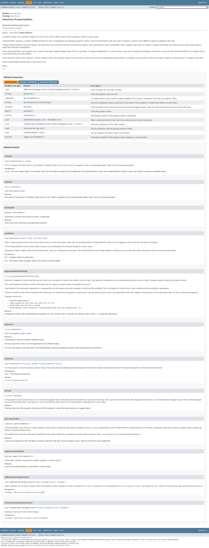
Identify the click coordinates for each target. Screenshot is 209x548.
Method (32, 7)
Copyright (4, 543)
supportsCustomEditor (33, 137)
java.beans (15, 16)
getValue (27, 111)
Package (21, 3)
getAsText (28, 94)
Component (9, 98)
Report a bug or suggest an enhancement (16, 538)
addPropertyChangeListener (36, 89)
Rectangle (52, 120)
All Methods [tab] (11, 82)
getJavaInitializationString (37, 102)
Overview (4, 3)
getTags (27, 107)
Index (56, 3)
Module (13, 3)
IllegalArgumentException (50, 364)
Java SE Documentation (56, 539)
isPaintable (29, 115)
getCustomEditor (31, 98)
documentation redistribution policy (57, 545)
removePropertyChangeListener (37, 124)
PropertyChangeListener (59, 89)
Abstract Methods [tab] (48, 82)
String (8, 94)
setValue (27, 133)
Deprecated (47, 3)
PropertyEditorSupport (12, 28)
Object (8, 111)
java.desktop (15, 13)
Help (62, 3)
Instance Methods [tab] (28, 82)
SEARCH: (152, 7)
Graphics (38, 120)
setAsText (28, 128)
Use (34, 3)
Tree (39, 3)
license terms (32, 545)
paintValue (28, 120)
